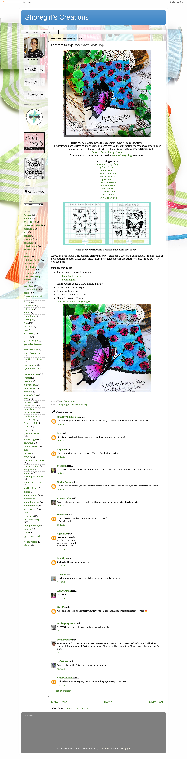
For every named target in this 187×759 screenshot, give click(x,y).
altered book (30, 222)
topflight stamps (32, 525)
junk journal (30, 385)
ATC (26, 232)
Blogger (126, 748)
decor (26, 293)
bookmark (29, 243)
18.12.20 (61, 614)
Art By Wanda (64, 591)
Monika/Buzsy (64, 639)
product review (31, 446)
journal (27, 378)
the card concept (32, 519)
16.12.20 (61, 424)
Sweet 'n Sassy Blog (107, 164)
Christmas (29, 264)
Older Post (156, 702)
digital (27, 302)
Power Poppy (30, 439)
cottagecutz (30, 273)
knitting (28, 392)
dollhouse (28, 309)
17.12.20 (61, 549)
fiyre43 (60, 607)
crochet (27, 282)
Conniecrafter (64, 498)
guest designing (32, 353)
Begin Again (69, 279)
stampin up (29, 499)
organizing (29, 419)
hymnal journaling (33, 368)
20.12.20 (61, 685)
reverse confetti (31, 466)
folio (26, 330)
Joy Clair (28, 381)
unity (26, 532)
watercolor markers (34, 536)
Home (26, 32)
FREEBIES (28, 333)
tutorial (27, 529)
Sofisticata (62, 661)
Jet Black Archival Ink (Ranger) (74, 301)
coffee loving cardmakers (30, 268)
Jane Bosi (107, 179)
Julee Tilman (107, 167)
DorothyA (62, 558)
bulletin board (31, 246)
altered (27, 218)
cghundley (62, 533)
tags (26, 513)
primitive (28, 443)
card (26, 253)
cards (71, 404)
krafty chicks (30, 395)
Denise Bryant (64, 482)
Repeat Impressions (34, 460)
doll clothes (29, 305)
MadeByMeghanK (66, 623)
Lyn (59, 433)
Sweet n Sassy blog (121, 155)
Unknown (62, 514)
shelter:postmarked (34, 476)
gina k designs (31, 340)
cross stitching (31, 289)
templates (29, 516)
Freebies (52, 32)
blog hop (63, 404)
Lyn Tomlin (107, 188)
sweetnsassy (81, 404)
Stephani (62, 466)
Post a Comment (63, 691)
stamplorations (31, 502)
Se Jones (61, 449)
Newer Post (59, 702)
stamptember (31, 506)
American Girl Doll (33, 225)
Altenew (28, 215)
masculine (29, 406)
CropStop (28, 286)
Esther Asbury (107, 176)
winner (27, 545)
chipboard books (32, 260)
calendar (28, 250)
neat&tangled (30, 416)
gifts (26, 337)
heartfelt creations (33, 359)
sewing (27, 473)
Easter (27, 312)
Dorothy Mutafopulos (68, 417)
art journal (29, 229)
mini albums (30, 409)
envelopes (29, 319)
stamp (27, 492)
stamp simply (31, 495)
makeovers (29, 402)
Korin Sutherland (107, 197)
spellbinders (30, 488)
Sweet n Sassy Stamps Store (107, 152)
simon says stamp (33, 482)
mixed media (30, 412)
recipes (27, 453)
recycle (27, 457)
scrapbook (29, 469)
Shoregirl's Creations (57, 17)
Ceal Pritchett (107, 170)
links (26, 399)
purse (26, 450)
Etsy (26, 323)
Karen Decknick (107, 182)
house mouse (30, 365)
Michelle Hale (107, 191)
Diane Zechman (107, 173)
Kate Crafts (29, 388)
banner (27, 236)
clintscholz (103, 748)
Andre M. (61, 574)
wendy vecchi (30, 542)
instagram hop (31, 374)
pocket (27, 430)
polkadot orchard (32, 433)
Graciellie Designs (33, 344)
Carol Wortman (65, 678)
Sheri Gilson (107, 194)
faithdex (28, 326)
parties (27, 426)
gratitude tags (31, 350)
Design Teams (39, 32)
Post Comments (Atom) (76, 708)
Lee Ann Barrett (107, 185)
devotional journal (33, 296)
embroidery (29, 316)
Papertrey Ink (31, 423)
